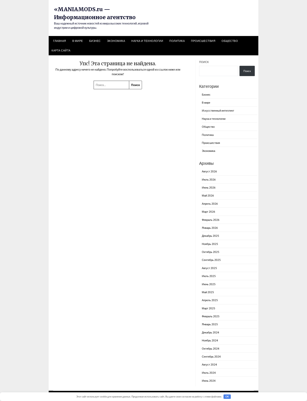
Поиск (204, 61)
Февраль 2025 (210, 316)
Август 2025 (209, 268)
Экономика (116, 40)
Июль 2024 (209, 372)
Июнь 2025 (209, 284)
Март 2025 (208, 308)
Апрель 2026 (210, 203)
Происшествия (203, 40)
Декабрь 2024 (210, 332)
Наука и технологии (147, 40)
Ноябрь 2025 (210, 243)
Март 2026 (208, 211)
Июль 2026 (209, 179)
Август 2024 (209, 364)
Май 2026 (208, 195)
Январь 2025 (210, 324)
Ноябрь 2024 (210, 340)
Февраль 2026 (210, 219)
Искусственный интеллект (218, 110)
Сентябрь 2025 (211, 259)
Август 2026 (209, 171)
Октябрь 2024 (210, 348)
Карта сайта (61, 50)
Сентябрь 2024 (211, 356)
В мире (77, 40)
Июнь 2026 (209, 187)
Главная (59, 40)
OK (227, 396)
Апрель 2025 (210, 300)
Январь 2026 (210, 227)
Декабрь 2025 (210, 235)
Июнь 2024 (209, 380)
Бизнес (95, 40)
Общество (230, 40)
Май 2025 (208, 292)
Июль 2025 (209, 276)
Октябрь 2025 (210, 251)
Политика (177, 40)
